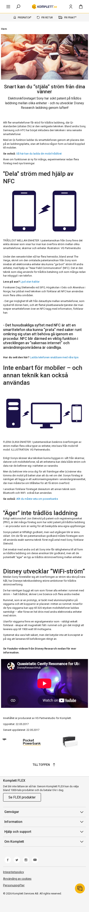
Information (13, 822)
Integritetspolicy (13, 872)
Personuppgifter (14, 885)
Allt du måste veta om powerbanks (37, 498)
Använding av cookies (17, 878)
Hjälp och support (17, 832)
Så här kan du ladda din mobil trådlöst (39, 153)
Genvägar (11, 812)
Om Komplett (14, 842)
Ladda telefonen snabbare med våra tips (54, 357)
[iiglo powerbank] (44, 742)
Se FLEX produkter (22, 797)
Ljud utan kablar (30, 281)
